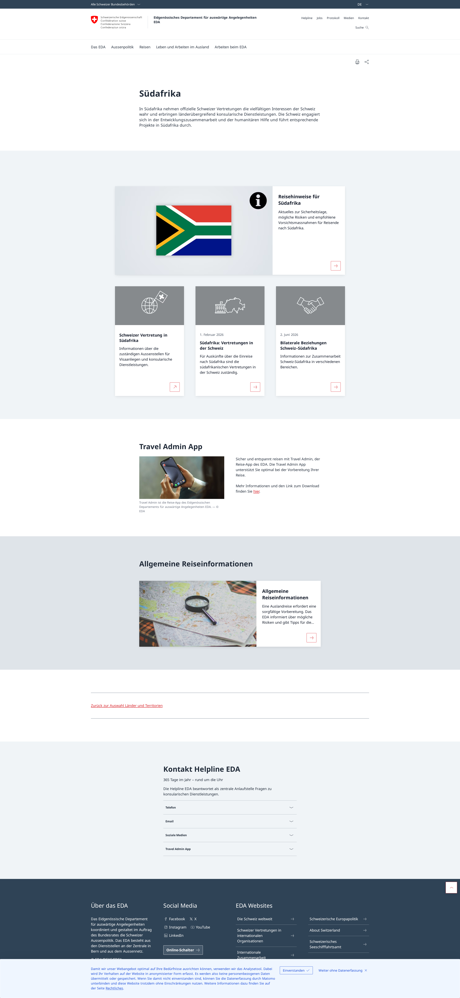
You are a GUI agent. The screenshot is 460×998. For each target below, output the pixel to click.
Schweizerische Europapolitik (334, 918)
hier (256, 491)
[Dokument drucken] (357, 61)
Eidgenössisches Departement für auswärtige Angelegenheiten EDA (206, 19)
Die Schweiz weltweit (254, 918)
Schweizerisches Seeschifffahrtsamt (325, 944)
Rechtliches (114, 988)
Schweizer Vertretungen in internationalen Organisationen (259, 935)
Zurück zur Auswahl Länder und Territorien (127, 705)
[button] (98, 47)
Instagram (178, 927)
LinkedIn (176, 935)
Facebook (177, 918)
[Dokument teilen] (366, 61)
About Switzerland (325, 930)
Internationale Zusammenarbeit (251, 955)
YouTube (203, 927)
